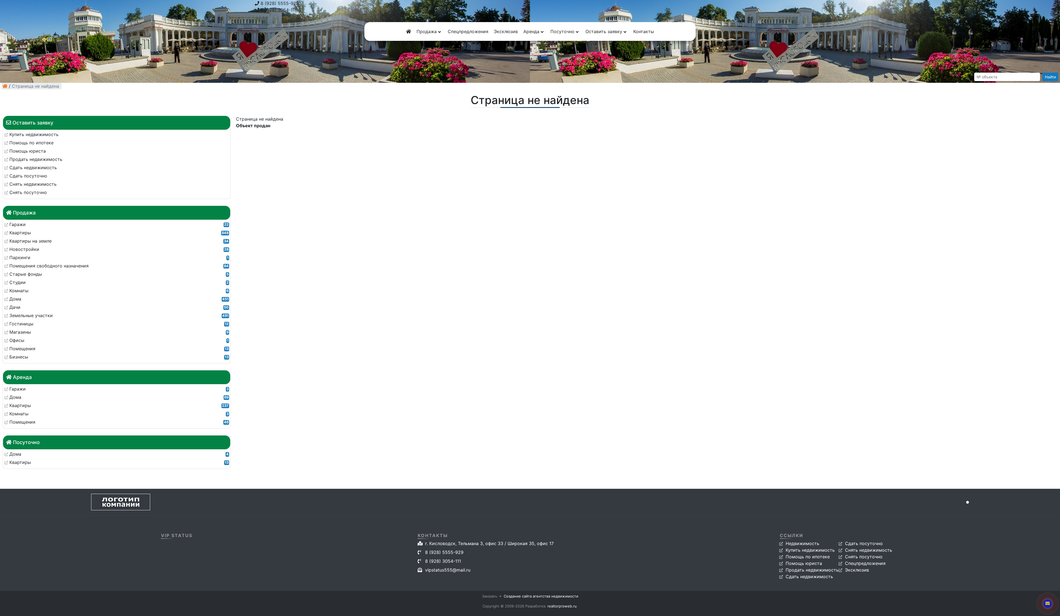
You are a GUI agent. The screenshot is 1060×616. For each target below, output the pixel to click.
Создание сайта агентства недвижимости (541, 596)
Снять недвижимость (868, 550)
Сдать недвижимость (809, 576)
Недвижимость (802, 543)
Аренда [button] (532, 31)
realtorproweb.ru (562, 606)
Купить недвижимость (810, 550)
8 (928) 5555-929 (279, 3)
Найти (1050, 77)
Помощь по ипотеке (808, 556)
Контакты (643, 31)
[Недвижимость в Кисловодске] (4, 86)
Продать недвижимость (812, 570)
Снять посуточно (864, 556)
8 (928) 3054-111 (277, 10)
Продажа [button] (427, 31)
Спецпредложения (468, 31)
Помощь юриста (804, 563)
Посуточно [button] (563, 31)
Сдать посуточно (864, 543)
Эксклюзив (506, 31)
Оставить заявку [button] (604, 31)
